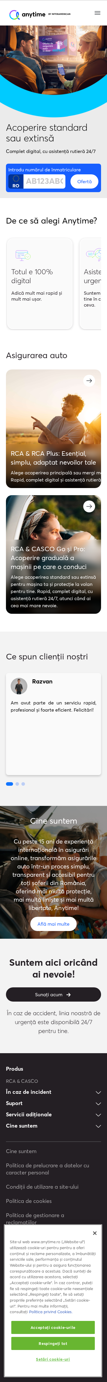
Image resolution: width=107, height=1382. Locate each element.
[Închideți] (94, 1233)
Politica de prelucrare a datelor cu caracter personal (47, 1169)
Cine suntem (21, 1151)
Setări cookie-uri (53, 1359)
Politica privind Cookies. (51, 1311)
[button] (9, 784)
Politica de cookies (29, 1201)
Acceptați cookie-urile (53, 1327)
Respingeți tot (53, 1343)
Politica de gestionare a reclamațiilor (35, 1219)
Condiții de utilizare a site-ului (42, 1186)
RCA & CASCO (22, 1081)
